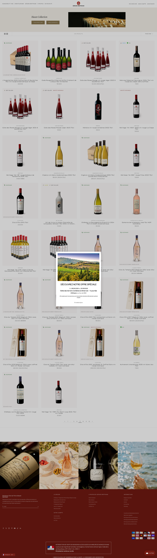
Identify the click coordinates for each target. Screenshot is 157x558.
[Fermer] (98, 254)
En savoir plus (78, 302)
